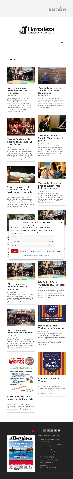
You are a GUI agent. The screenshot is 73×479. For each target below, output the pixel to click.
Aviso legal (46, 255)
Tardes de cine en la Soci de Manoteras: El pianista (50, 138)
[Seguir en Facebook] (50, 10)
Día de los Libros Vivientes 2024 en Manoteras (17, 287)
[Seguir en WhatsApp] (64, 10)
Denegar (23, 251)
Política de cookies (28, 255)
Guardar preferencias (53, 251)
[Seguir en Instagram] (57, 10)
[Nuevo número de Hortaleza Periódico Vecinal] (21, 453)
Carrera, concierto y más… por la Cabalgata (20, 397)
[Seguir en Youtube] (60, 10)
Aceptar (15, 251)
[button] (61, 222)
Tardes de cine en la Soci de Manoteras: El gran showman (19, 142)
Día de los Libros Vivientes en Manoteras (21, 331)
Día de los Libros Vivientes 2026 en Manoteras (17, 90)
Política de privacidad (38, 255)
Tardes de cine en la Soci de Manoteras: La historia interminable (19, 189)
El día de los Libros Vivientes (49, 379)
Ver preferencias (36, 251)
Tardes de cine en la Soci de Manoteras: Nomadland (49, 90)
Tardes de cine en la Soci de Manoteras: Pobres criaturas (49, 186)
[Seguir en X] (53, 10)
